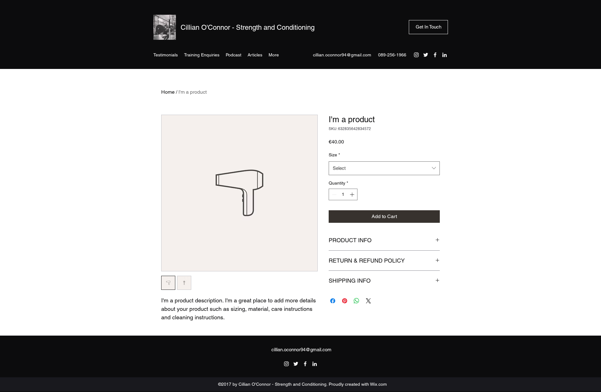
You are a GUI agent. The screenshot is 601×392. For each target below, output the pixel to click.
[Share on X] (368, 301)
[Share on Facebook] (332, 301)
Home (168, 92)
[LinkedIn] (444, 55)
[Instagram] (416, 55)
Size (334, 154)
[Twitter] (426, 55)
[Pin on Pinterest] (344, 301)
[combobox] (384, 168)
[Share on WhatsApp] (356, 301)
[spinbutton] (343, 194)
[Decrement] (333, 194)
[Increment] (353, 194)
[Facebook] (435, 55)
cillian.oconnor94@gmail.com (342, 54)
